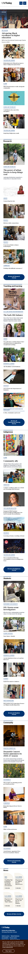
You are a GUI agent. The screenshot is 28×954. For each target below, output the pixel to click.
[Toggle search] (21, 3)
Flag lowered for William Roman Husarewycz (19, 882)
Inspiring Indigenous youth (11, 133)
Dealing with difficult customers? (12, 268)
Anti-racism (5, 30)
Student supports (8, 633)
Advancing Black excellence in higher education (11, 35)
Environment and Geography (10, 604)
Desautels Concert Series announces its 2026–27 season (12, 753)
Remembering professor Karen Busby (12, 806)
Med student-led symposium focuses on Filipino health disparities (13, 704)
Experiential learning (8, 363)
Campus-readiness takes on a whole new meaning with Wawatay (13, 488)
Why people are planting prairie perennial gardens (12, 783)
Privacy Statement (7, 947)
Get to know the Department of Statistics (12, 389)
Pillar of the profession (10, 829)
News (6, 877)
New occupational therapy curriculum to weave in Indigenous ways (13, 559)
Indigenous (6, 533)
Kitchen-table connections (11, 223)
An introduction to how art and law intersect (13, 658)
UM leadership (7, 848)
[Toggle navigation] (24, 3)
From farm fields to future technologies (11, 245)
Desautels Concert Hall (9, 748)
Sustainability (7, 779)
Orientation (6, 484)
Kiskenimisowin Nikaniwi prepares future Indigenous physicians (13, 63)
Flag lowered (18, 877)
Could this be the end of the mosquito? (11, 110)
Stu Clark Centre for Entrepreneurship (13, 311)
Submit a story (6, 936)
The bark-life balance (13, 315)
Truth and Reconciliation (9, 508)
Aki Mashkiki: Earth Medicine (11, 366)
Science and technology (9, 107)
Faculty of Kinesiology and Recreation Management (13, 409)
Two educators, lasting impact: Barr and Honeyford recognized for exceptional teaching (13, 343)
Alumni (5, 83)
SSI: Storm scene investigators (11, 608)
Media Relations (15, 936)
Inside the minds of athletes (11, 681)
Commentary (6, 265)
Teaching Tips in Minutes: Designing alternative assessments (9, 883)
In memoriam (6, 803)
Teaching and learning (9, 60)
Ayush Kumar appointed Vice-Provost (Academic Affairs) (12, 852)
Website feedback (15, 939)
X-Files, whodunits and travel (11, 413)
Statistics (6, 385)
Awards (5, 198)
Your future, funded (9, 636)
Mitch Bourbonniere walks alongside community (13, 87)
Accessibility (5, 938)
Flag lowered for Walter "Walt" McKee (8, 900)
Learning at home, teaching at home (13, 536)
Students (5, 678)
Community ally (10, 461)
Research (5, 220)
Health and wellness (8, 700)
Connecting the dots (9, 201)
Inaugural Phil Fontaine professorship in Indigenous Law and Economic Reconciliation (12, 512)
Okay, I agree (8, 951)
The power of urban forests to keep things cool (13, 172)
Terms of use (5, 939)
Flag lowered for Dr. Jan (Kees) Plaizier (19, 901)
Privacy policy (13, 938)
